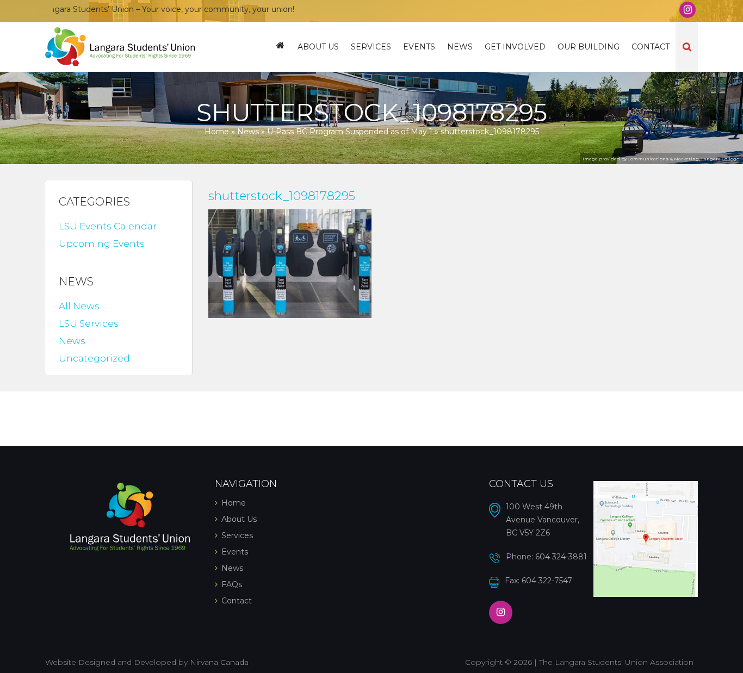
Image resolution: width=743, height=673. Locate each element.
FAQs (231, 584)
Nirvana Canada (219, 662)
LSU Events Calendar (108, 226)
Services (371, 47)
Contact (650, 47)
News (460, 47)
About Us (318, 47)
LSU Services (89, 323)
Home (280, 47)
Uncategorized (94, 358)
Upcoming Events (102, 243)
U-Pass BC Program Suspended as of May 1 (349, 131)
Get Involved (515, 47)
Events (419, 47)
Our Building (589, 47)
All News (79, 306)
